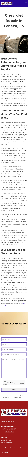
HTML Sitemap (4, 452)
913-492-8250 (9, 432)
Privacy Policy (4, 450)
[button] (14, 441)
